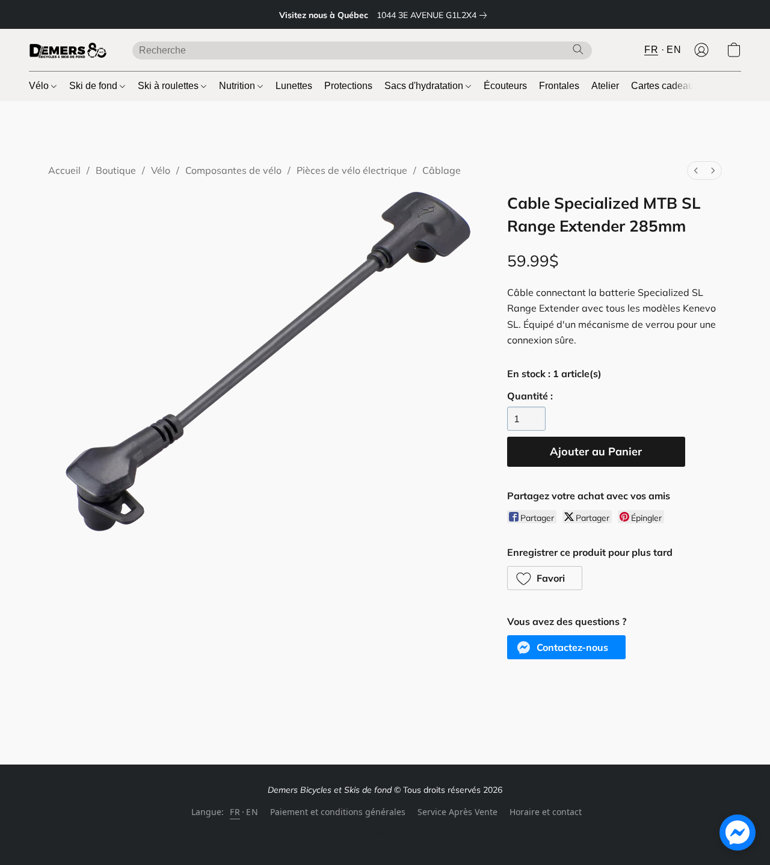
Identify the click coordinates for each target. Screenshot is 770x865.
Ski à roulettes (169, 86)
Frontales (559, 86)
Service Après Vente (457, 811)
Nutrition (238, 86)
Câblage (441, 170)
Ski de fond (94, 86)
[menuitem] (696, 170)
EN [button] (674, 50)
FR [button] (651, 50)
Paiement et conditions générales (337, 811)
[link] (434, 15)
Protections (348, 86)
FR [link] (235, 811)
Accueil (64, 170)
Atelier (605, 86)
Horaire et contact (546, 811)
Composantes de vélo (233, 170)
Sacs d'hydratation (425, 86)
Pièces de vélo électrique (352, 170)
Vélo (40, 86)
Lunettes (294, 86)
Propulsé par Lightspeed (385, 833)
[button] (68, 50)
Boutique (116, 170)
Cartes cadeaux (664, 86)
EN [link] (252, 811)
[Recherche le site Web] (578, 49)
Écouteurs (505, 86)
